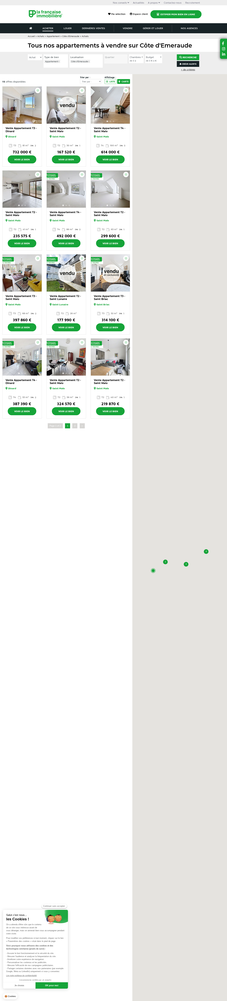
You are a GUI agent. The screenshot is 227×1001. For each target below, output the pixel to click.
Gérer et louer (153, 28)
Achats (40, 36)
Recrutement (192, 2)
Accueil (31, 36)
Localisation (77, 57)
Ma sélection (118, 14)
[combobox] (56, 63)
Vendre (127, 28)
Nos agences (189, 28)
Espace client (140, 14)
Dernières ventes (93, 28)
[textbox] (56, 65)
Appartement (53, 36)
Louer (68, 28)
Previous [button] (6, 105)
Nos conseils (120, 2)
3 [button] (25, 121)
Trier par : (85, 77)
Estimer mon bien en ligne (177, 14)
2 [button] (22, 121)
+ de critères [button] (188, 69)
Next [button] (38, 105)
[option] (22, 105)
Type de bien (51, 57)
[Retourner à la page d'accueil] (47, 14)
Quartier (109, 57)
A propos (153, 2)
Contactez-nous (172, 2)
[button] (153, 570)
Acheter (47, 28)
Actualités (138, 2)
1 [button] (19, 121)
